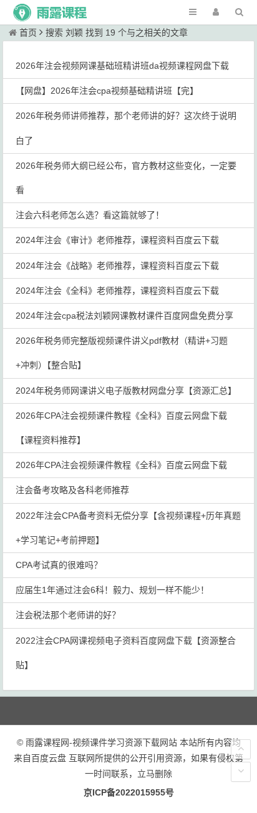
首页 (28, 32)
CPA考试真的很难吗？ (59, 565)
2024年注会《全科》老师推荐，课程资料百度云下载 (117, 291)
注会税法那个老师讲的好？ (68, 615)
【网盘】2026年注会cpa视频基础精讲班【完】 (107, 91)
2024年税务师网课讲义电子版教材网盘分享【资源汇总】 (126, 391)
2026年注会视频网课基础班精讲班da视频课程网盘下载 (122, 66)
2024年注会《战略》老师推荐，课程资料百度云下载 (117, 266)
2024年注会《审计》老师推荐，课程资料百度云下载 (117, 240)
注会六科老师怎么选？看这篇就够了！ (90, 215)
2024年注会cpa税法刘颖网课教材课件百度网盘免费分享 (124, 316)
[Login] (216, 12)
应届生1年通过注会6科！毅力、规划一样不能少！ (112, 590)
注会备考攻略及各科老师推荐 (72, 490)
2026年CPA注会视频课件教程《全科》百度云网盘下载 (121, 465)
